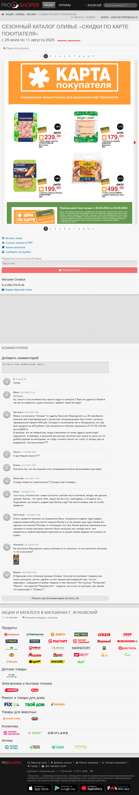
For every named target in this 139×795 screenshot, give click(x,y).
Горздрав (58, 747)
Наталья (18, 396)
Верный (104, 641)
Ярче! (81, 661)
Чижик (34, 661)
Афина (127, 654)
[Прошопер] (3, 14)
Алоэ (34, 747)
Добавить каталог (62, 762)
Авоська (58, 648)
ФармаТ (81, 747)
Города (34, 765)
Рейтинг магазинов (88, 762)
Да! (104, 648)
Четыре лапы (11, 718)
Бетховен (34, 718)
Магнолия (11, 648)
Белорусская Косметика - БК (34, 732)
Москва (31, 14)
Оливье (20, 14)
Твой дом (34, 704)
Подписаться (71, 270)
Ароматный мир (104, 654)
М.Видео (34, 690)
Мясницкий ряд (81, 654)
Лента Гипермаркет (11, 641)
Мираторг (81, 648)
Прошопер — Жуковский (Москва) (20, 5)
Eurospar (127, 641)
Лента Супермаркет (34, 641)
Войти (105, 17)
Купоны (65, 5)
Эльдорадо (11, 690)
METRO (81, 634)
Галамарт (58, 704)
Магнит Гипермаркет (81, 641)
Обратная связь (38, 762)
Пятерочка (11, 634)
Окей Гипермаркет (104, 634)
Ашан (34, 654)
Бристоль (127, 648)
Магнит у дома (58, 641)
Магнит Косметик (11, 732)
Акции (49, 5)
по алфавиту (11, 617)
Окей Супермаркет (127, 634)
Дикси (58, 634)
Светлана (18, 495)
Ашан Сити (58, 654)
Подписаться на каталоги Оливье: (22, 258)
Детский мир (11, 675)
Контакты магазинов (115, 762)
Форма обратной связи (18, 289)
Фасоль (11, 661)
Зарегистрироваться (124, 17)
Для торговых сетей (55, 765)
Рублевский (11, 654)
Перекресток (34, 634)
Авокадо (58, 661)
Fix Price (11, 704)
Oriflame (58, 732)
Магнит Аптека (11, 747)
